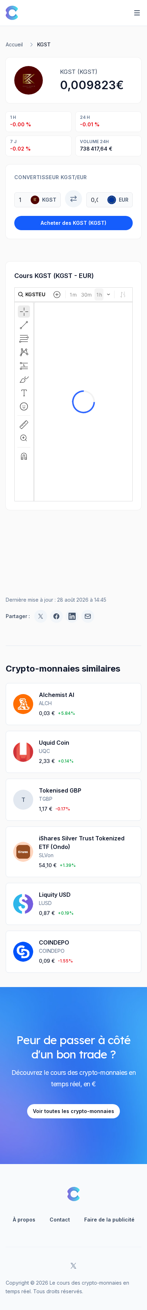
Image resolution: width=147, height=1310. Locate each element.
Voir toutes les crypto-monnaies (73, 1111)
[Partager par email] (87, 616)
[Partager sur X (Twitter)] (40, 616)
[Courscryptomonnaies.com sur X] (73, 1265)
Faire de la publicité (109, 1220)
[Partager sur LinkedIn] (72, 616)
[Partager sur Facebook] (56, 616)
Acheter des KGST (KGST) (73, 223)
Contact (60, 1220)
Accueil (14, 44)
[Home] (12, 13)
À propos (24, 1220)
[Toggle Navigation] (137, 13)
